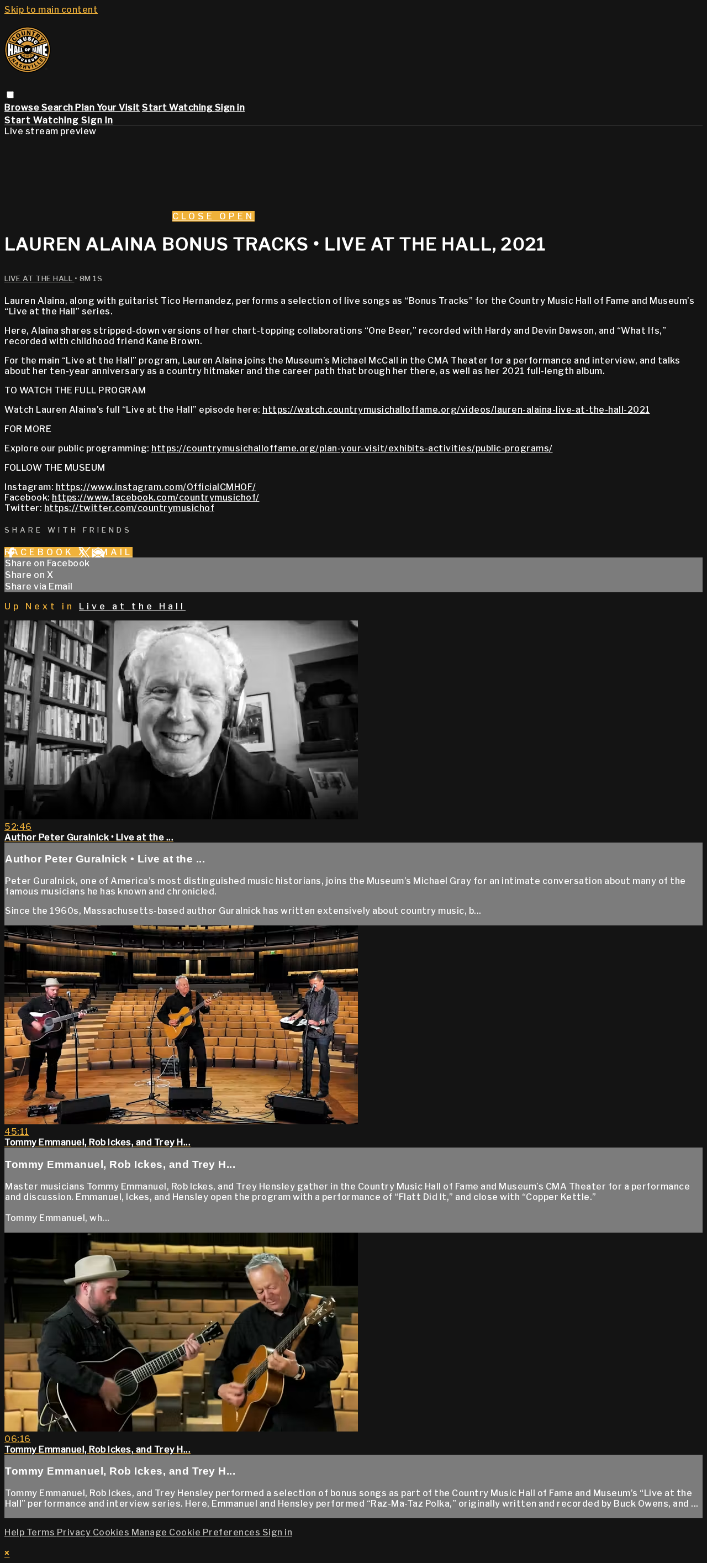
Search (58, 107)
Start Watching (178, 107)
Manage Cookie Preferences (196, 1532)
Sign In (97, 120)
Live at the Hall (39, 278)
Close (195, 216)
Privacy (75, 1532)
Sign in (230, 107)
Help (15, 1532)
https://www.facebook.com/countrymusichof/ (156, 497)
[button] (10, 94)
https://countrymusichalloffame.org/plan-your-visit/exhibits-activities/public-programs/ (352, 448)
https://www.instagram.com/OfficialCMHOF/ (156, 487)
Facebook (41, 552)
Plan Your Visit (107, 107)
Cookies (112, 1532)
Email (112, 552)
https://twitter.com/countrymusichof (129, 508)
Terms (42, 1532)
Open (237, 216)
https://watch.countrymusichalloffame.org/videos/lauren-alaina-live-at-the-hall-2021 (456, 409)
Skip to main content (51, 9)
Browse (22, 107)
